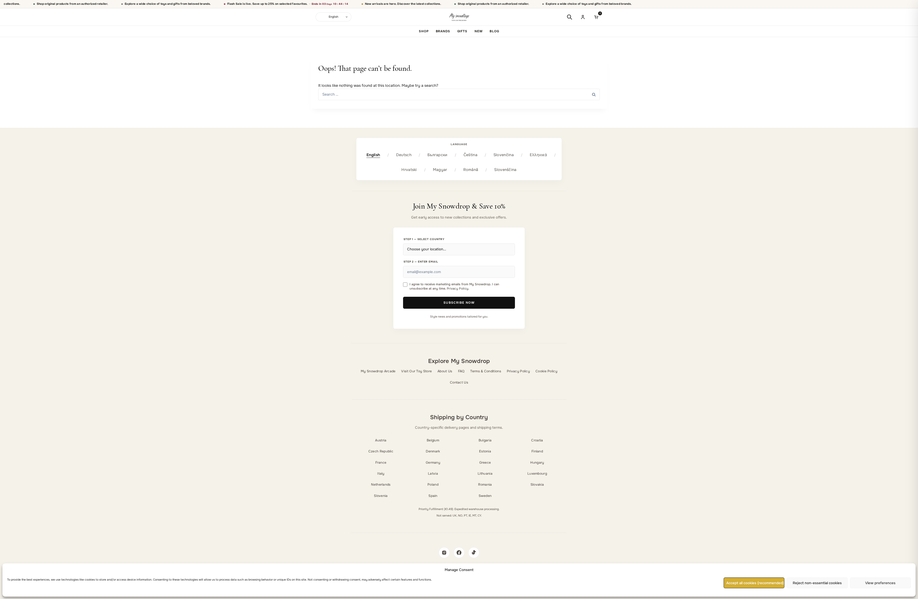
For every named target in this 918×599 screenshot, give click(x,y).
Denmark (433, 451)
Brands (443, 31)
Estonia (485, 451)
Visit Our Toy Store (416, 371)
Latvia (433, 473)
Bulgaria (485, 440)
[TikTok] (473, 552)
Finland (537, 451)
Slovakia (537, 484)
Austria (380, 440)
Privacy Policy (457, 288)
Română (470, 169)
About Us (444, 371)
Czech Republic (380, 451)
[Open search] (569, 17)
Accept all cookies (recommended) (755, 583)
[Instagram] (444, 552)
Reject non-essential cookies (817, 583)
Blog (494, 31)
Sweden (485, 496)
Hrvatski (409, 169)
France (381, 462)
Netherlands (380, 484)
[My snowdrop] (459, 17)
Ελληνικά (538, 154)
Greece (485, 462)
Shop (423, 31)
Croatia (537, 440)
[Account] (583, 17)
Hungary (537, 462)
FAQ (461, 371)
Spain (432, 496)
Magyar (440, 169)
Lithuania (485, 473)
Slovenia (381, 496)
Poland (432, 484)
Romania (485, 484)
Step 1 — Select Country (424, 239)
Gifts (462, 31)
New (479, 31)
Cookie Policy (546, 371)
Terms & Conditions (485, 371)
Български (437, 154)
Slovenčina (503, 154)
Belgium (433, 440)
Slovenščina (505, 169)
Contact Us (459, 382)
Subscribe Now (459, 303)
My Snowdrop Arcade (378, 371)
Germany (433, 462)
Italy (380, 473)
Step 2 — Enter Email (421, 261)
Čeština (470, 154)
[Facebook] (459, 552)
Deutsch (403, 154)
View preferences (880, 583)
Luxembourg (537, 473)
